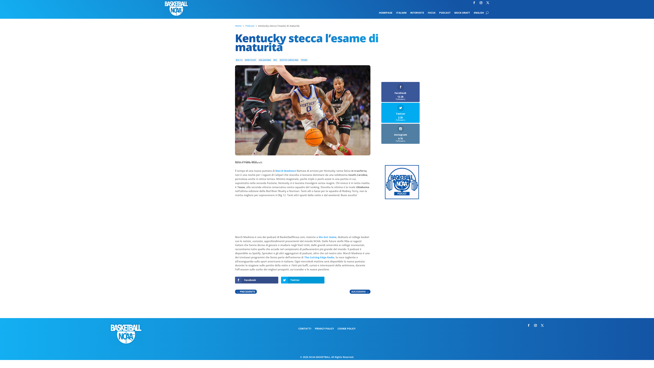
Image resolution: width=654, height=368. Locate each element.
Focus (431, 13)
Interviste (417, 13)
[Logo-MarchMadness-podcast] (402, 198)
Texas (304, 60)
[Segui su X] (487, 2)
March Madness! (285, 170)
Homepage (385, 13)
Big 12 (239, 60)
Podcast (445, 13)
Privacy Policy (324, 328)
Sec (275, 60)
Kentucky (250, 60)
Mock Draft (462, 13)
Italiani (401, 13)
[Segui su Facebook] (474, 2)
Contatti (304, 328)
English (479, 13)
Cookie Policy (346, 328)
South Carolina (289, 60)
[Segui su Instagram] (481, 2)
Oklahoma (265, 60)
